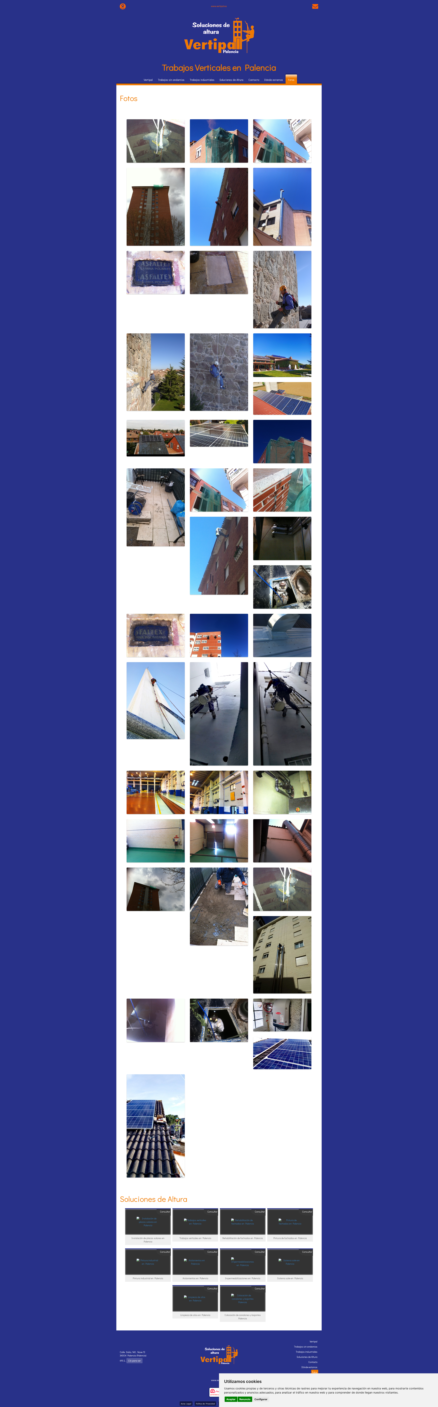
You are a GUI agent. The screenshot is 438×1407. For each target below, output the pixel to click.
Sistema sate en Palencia (290, 1278)
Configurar (260, 1399)
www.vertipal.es (219, 6)
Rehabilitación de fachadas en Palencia (242, 1238)
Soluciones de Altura (231, 80)
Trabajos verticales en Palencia (195, 1238)
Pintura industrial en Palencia (148, 1278)
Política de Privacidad (205, 1403)
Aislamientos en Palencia (195, 1278)
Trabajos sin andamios (171, 80)
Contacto (253, 80)
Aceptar (231, 1399)
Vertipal (148, 80)
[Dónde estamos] (123, 6)
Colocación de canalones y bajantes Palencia (242, 1316)
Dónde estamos (273, 80)
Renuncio (244, 1399)
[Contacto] (315, 6)
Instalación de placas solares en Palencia (147, 1239)
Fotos (291, 80)
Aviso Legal (186, 1403)
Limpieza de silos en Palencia (195, 1315)
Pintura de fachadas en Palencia (290, 1238)
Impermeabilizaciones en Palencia (242, 1278)
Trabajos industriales (202, 80)
